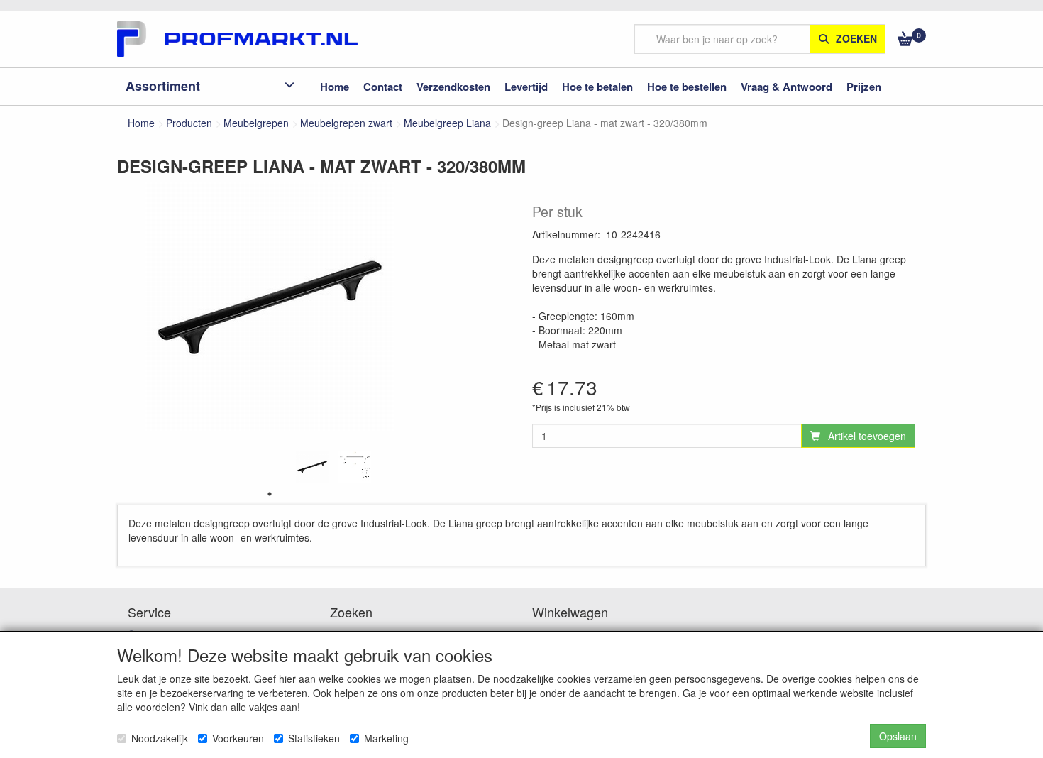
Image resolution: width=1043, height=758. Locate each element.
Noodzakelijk (159, 738)
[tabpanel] (312, 467)
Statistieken (314, 738)
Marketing (386, 738)
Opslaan (898, 736)
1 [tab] (270, 494)
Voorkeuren (238, 738)
